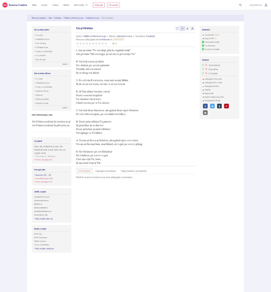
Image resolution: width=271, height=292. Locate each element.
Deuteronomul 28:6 (42, 115)
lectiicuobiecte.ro (41, 207)
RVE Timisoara (40, 237)
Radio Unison (40, 241)
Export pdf (209, 93)
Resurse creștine (39, 18)
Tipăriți (208, 90)
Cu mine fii (40, 55)
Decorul (39, 95)
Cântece (57, 18)
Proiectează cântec (212, 100)
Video (55, 5)
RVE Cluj (38, 234)
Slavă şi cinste (42, 103)
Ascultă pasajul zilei (44, 178)
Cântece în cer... (42, 47)
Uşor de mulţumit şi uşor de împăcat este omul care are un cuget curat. (50, 149)
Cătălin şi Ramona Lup (74, 18)
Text (34, 5)
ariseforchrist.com (42, 197)
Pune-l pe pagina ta (43, 159)
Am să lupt (41, 43)
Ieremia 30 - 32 (43, 175)
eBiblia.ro (38, 204)
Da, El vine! (41, 59)
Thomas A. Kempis (45, 156)
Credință (150, 36)
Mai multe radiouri (44, 248)
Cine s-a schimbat (44, 51)
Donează (113, 5)
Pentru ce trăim (42, 99)
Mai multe (79, 5)
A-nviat (39, 35)
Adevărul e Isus (93, 18)
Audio (44, 5)
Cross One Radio (41, 245)
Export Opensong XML (214, 97)
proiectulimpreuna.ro (43, 211)
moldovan (104, 39)
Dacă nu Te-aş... (43, 91)
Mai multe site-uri (44, 218)
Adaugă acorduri (212, 86)
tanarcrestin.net (41, 215)
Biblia (66, 5)
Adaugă (99, 5)
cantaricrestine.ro (41, 200)
